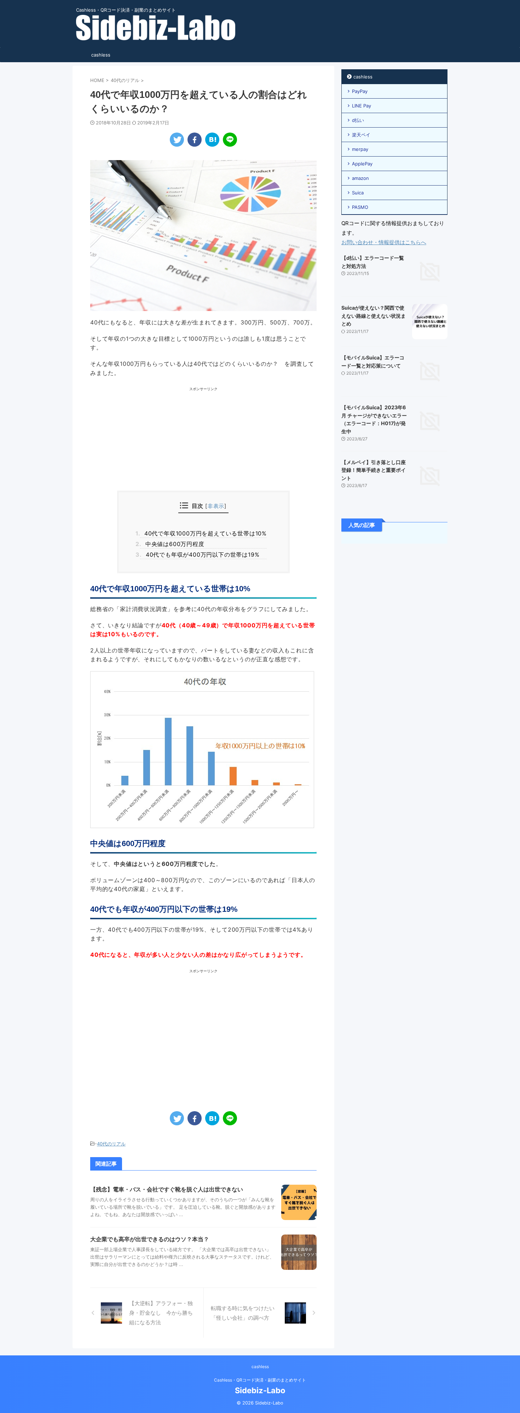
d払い (358, 120)
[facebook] (194, 140)
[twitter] (177, 140)
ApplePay (362, 163)
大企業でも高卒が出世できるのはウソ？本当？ (149, 1239)
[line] (230, 140)
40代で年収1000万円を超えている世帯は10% (203, 533)
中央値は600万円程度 (172, 543)
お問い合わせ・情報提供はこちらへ (383, 242)
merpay (360, 149)
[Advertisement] (203, 441)
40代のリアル (111, 1144)
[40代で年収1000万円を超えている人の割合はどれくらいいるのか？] (212, 140)
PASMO (360, 207)
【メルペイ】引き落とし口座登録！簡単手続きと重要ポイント (373, 470)
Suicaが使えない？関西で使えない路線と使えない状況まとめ (373, 316)
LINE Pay (361, 106)
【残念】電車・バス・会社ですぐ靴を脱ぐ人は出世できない (166, 1189)
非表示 (216, 506)
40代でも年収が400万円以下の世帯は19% (199, 554)
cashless (100, 55)
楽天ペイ (361, 134)
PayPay (360, 91)
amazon (360, 178)
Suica (358, 192)
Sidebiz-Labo (260, 1390)
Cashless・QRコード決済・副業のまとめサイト (260, 1380)
